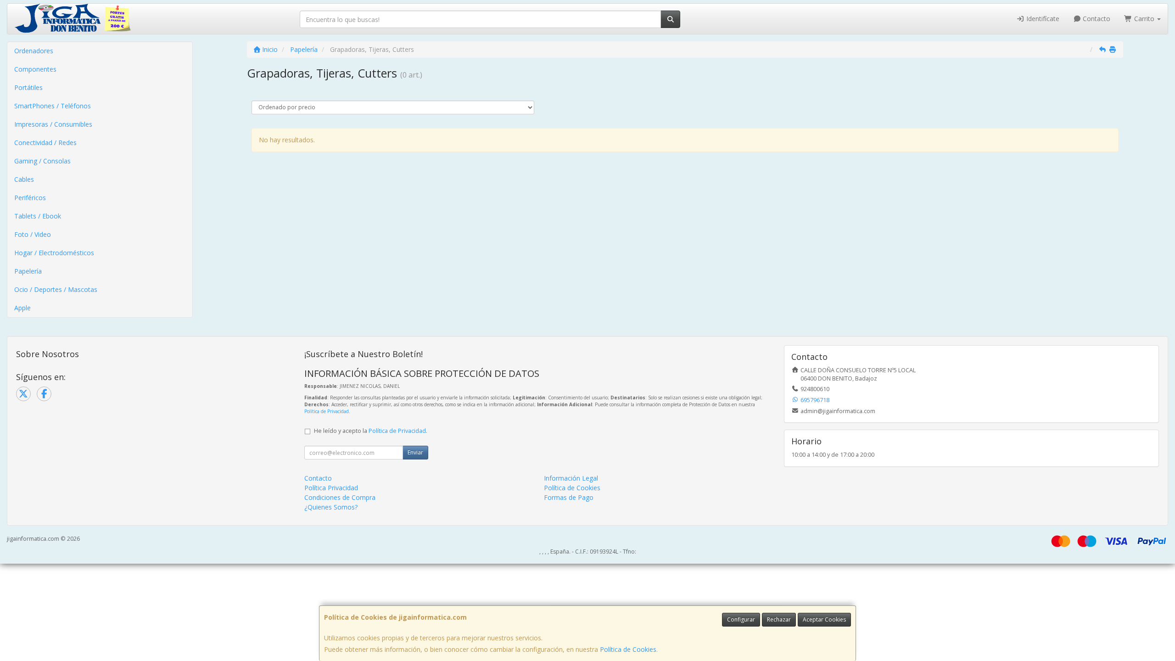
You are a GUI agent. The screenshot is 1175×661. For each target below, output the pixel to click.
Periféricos (30, 197)
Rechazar (779, 619)
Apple (22, 307)
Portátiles (28, 87)
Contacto (1095, 18)
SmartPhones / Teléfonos (52, 105)
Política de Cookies (628, 649)
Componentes (35, 69)
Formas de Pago (568, 497)
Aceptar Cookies (824, 619)
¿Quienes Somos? (331, 507)
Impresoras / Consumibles (53, 124)
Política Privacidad (331, 487)
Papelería (28, 271)
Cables (24, 179)
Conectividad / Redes (45, 142)
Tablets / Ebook (37, 216)
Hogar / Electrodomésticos (54, 252)
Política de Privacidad (326, 411)
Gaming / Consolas (42, 161)
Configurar (741, 619)
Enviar (415, 452)
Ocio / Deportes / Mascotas (55, 289)
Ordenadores (33, 50)
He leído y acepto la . (370, 431)
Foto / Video (32, 234)
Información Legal (571, 478)
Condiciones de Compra (339, 497)
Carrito (1144, 18)
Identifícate (1041, 18)
